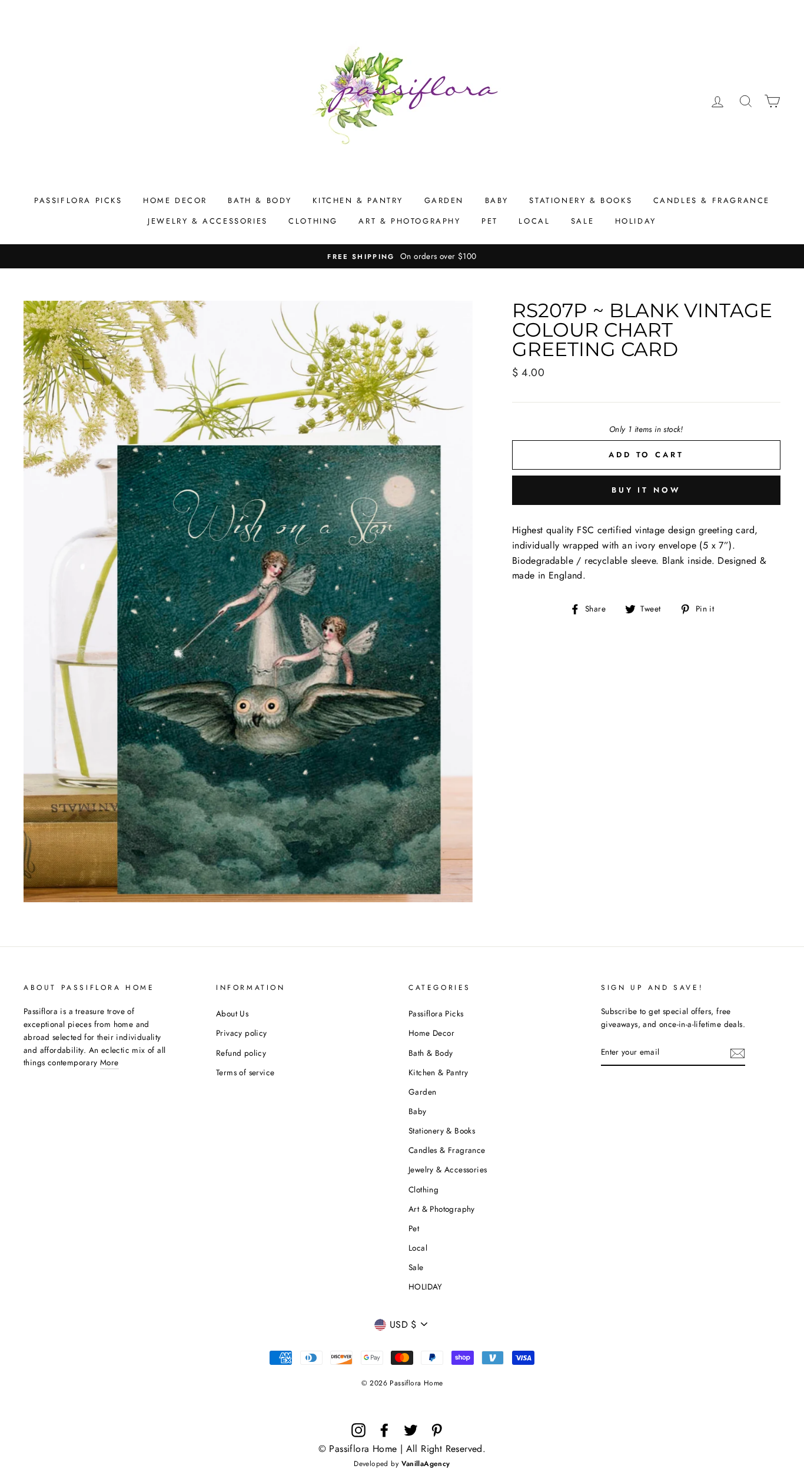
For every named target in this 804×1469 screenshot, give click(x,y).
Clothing (313, 221)
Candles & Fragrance (711, 200)
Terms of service (245, 1072)
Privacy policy (241, 1033)
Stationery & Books (580, 200)
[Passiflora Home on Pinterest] (437, 1430)
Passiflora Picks (78, 200)
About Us (232, 1013)
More (109, 1062)
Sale (582, 221)
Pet (489, 221)
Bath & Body (260, 200)
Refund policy (241, 1053)
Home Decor (175, 200)
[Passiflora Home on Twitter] (411, 1430)
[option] (402, 256)
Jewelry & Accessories (208, 221)
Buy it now (646, 490)
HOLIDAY (635, 221)
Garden (444, 200)
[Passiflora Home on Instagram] (358, 1430)
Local (534, 221)
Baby (497, 200)
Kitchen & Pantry (358, 200)
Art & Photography (409, 221)
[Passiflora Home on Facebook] (384, 1430)
